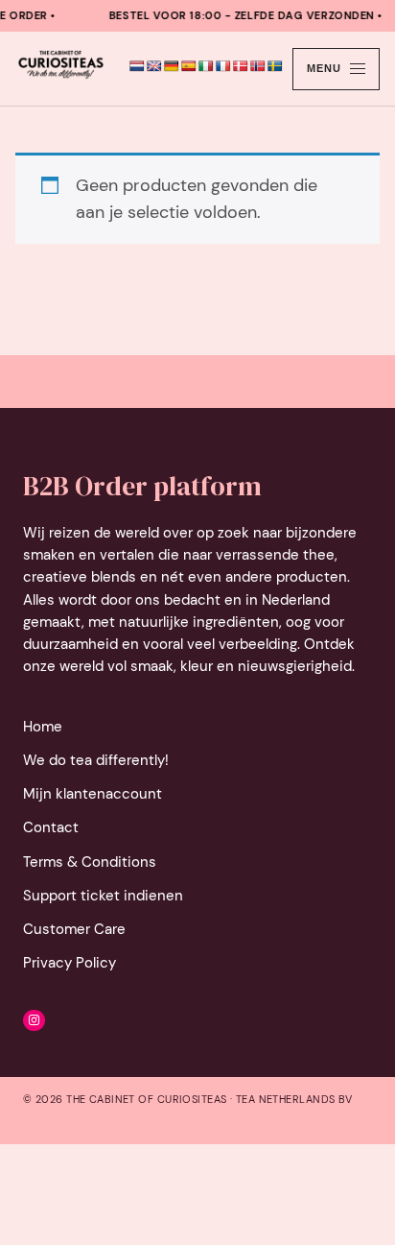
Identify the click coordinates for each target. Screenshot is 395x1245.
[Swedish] (275, 66)
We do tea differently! (96, 760)
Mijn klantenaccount (92, 793)
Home (42, 726)
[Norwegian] (258, 66)
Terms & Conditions (89, 862)
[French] (223, 66)
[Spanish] (189, 66)
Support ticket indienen (103, 895)
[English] (154, 66)
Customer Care (74, 929)
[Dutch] (137, 66)
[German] (171, 66)
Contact (51, 827)
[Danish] (240, 66)
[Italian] (206, 66)
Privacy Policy (69, 962)
